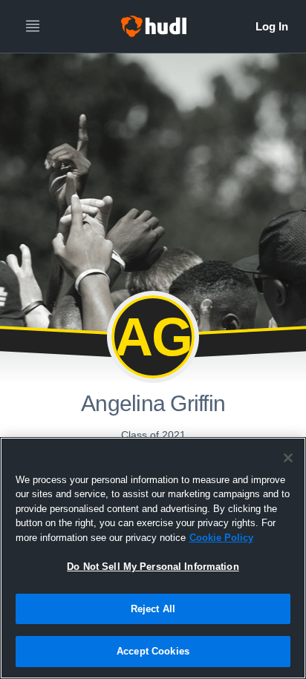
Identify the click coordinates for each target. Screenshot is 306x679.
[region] (153, 558)
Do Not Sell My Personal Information (153, 566)
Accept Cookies (153, 651)
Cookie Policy (221, 537)
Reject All (153, 608)
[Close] (288, 458)
